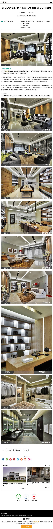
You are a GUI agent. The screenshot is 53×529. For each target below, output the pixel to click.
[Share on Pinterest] (14, 459)
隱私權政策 (36, 522)
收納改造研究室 (22, 515)
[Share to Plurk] (21, 459)
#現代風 (9, 450)
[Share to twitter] (18, 459)
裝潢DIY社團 (29, 515)
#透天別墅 (17, 450)
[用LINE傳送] (7, 459)
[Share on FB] (3, 459)
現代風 (6, 71)
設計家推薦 (4, 513)
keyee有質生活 (15, 515)
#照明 (25, 450)
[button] (45, 465)
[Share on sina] (25, 459)
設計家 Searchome (3, 2)
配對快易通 (8, 515)
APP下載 (3, 515)
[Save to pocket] (10, 459)
